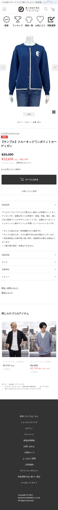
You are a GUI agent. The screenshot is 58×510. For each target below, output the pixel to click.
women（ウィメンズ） (17, 384)
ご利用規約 (29, 465)
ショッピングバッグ (29, 422)
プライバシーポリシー (29, 471)
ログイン (29, 428)
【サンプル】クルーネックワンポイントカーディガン (22, 389)
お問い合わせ (29, 446)
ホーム (4, 384)
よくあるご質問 (29, 458)
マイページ (29, 434)
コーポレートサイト (29, 483)
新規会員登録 (29, 440)
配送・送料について (10, 288)
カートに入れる (31, 179)
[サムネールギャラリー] (54, 114)
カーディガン (44, 386)
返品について (7, 293)
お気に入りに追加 (29, 191)
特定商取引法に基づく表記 (29, 477)
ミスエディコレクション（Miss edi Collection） (20, 386)
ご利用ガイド (29, 452)
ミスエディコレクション (10, 133)
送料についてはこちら (29, 416)
